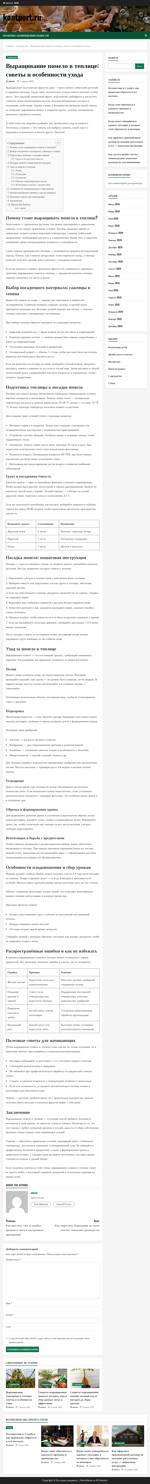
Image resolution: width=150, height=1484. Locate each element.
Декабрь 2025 (115, 247)
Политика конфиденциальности (26, 35)
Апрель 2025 (115, 297)
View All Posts (63, 1204)
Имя (9, 1303)
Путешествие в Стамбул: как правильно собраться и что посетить (123, 92)
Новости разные (116, 368)
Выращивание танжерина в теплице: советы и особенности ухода (19, 1397)
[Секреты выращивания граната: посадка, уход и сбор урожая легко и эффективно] (52, 1378)
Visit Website (41, 1204)
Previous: (25, 1227)
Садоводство (12, 57)
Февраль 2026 (115, 233)
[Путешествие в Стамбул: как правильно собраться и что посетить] (22, 1427)
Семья (111, 383)
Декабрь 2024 (115, 326)
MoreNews (86, 1480)
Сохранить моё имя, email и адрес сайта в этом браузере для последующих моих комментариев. (49, 1340)
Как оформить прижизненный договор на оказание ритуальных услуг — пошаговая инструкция (125, 141)
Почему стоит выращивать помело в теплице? (33, 147)
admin (11, 81)
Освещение (21, 177)
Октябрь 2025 (115, 261)
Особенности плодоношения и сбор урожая (31, 188)
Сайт (8, 1326)
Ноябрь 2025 (115, 254)
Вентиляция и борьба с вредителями (33, 184)
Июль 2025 (114, 276)
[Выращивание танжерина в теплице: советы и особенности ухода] (20, 1378)
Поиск (113, 58)
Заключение (16, 200)
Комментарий (14, 1259)
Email (10, 1315)
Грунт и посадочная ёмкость (29, 158)
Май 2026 (113, 218)
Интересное (114, 361)
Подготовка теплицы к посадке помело (29, 155)
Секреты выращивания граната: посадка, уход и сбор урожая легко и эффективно (52, 1397)
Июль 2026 (114, 204)
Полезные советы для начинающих (27, 196)
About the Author (20, 204)
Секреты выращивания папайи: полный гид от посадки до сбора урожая (84, 1397)
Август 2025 (114, 268)
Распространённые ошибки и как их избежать (33, 192)
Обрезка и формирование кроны (31, 181)
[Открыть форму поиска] (146, 35)
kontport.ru (22, 17)
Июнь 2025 (114, 283)
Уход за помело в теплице (22, 166)
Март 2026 (114, 225)
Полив (19, 170)
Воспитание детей (117, 347)
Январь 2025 (115, 319)
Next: (77, 1225)
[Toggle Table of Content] (57, 142)
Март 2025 (114, 304)
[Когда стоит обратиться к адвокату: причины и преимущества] (57, 1436)
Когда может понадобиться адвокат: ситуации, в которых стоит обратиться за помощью (124, 125)
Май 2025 (113, 290)
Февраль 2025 (115, 311)
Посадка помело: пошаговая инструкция (30, 162)
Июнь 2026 (114, 211)
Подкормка (21, 174)
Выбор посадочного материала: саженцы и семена (35, 151)
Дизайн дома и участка (120, 354)
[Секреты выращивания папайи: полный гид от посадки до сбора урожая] (84, 1378)
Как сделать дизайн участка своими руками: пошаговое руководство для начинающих (124, 158)
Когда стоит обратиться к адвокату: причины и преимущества (121, 108)
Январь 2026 (115, 240)
